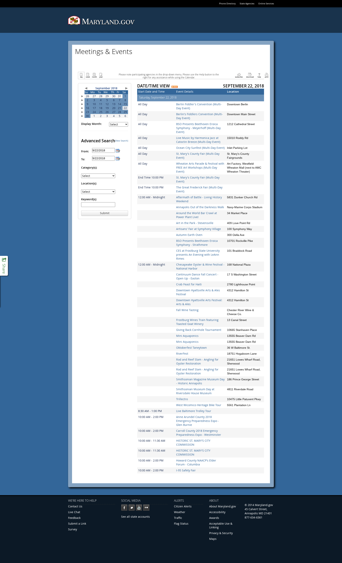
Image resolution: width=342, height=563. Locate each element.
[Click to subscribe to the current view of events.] (239, 75)
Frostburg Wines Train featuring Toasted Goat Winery (197, 322)
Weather (179, 512)
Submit (104, 213)
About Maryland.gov (222, 506)
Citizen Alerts (183, 506)
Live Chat (74, 512)
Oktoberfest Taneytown (191, 347)
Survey (72, 529)
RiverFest (182, 353)
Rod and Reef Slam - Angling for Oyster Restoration (197, 361)
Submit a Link (77, 523)
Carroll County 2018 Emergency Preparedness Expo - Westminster (198, 433)
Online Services (266, 3)
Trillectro (182, 399)
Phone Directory (227, 3)
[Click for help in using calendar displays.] (259, 75)
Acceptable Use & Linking (220, 525)
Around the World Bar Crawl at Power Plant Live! (196, 215)
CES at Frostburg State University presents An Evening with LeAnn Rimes (198, 254)
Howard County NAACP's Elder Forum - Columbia (196, 462)
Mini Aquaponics (187, 336)
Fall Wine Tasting (187, 310)
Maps (213, 539)
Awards (214, 518)
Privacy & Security (221, 533)
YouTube (139, 507)
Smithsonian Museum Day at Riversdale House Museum (195, 391)
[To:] (118, 158)
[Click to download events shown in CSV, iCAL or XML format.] (250, 75)
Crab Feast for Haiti (189, 284)
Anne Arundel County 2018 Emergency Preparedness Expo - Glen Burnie (197, 421)
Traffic (178, 518)
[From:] (118, 150)
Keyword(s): (89, 199)
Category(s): (89, 167)
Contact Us (75, 506)
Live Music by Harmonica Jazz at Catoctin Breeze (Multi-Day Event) (198, 140)
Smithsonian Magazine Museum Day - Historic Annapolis (200, 381)
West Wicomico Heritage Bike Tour (198, 405)
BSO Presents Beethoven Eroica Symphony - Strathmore (197, 243)
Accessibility (217, 512)
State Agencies (247, 3)
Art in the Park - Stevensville (194, 223)
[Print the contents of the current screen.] (266, 75)
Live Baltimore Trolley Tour (193, 411)
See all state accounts (135, 516)
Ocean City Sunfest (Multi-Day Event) (200, 148)
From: (85, 151)
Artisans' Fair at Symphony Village (198, 229)
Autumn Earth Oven (189, 235)
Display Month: (91, 124)
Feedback (74, 518)
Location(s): (89, 183)
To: (83, 159)
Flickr (146, 507)
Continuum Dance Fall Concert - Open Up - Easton (197, 276)
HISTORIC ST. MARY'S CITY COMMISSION (193, 442)
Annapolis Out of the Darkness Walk (200, 207)
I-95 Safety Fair (186, 470)
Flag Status (181, 523)
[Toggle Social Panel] (4, 266)
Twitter (131, 507)
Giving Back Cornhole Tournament (198, 330)
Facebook (124, 507)
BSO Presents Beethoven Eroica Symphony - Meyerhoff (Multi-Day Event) (198, 128)
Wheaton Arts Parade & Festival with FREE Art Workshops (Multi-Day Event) (200, 167)
